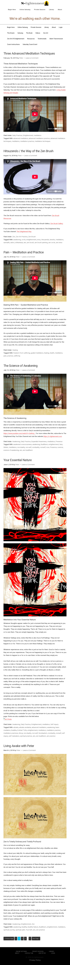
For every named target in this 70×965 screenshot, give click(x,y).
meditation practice (27, 141)
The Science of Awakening (21, 366)
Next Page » (36, 938)
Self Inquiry (54, 724)
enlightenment (31, 240)
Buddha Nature (33, 927)
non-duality (21, 447)
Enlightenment (28, 135)
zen (25, 242)
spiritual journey (9, 930)
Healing (15, 350)
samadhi (7, 242)
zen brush (30, 242)
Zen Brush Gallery (56, 224)
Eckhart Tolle (22, 730)
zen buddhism (28, 450)
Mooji (21, 733)
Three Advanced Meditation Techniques (29, 53)
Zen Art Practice (21, 237)
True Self (29, 930)
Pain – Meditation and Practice (24, 252)
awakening (17, 240)
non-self (28, 447)
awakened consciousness (22, 444)
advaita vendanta (25, 727)
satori (12, 242)
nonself (43, 447)
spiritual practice (26, 736)
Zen (13, 237)
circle (24, 240)
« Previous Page (9, 938)
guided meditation (37, 353)
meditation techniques (42, 141)
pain (5, 356)
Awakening (16, 441)
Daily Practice (17, 135)
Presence (59, 441)
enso (39, 240)
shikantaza (19, 242)
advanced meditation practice (39, 138)
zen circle (51, 242)
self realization (14, 736)
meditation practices (11, 733)
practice (10, 356)
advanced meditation (20, 138)
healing (46, 353)
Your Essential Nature (18, 460)
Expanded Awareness (39, 441)
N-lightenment (35, 3)
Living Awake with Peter (19, 746)
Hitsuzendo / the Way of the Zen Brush (28, 151)
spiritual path (20, 930)
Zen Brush (32, 237)
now (47, 447)
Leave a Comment (31, 58)
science (60, 447)
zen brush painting (41, 242)
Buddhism (44, 444)
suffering (17, 356)
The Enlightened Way (23, 232)
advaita (15, 727)
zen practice (51, 736)
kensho (52, 240)
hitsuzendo (45, 240)
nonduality (35, 447)
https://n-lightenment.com (52, 436)
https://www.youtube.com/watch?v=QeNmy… (19, 433)
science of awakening (11, 450)
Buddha (14, 730)
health (52, 353)
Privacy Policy (35, 960)
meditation (37, 135)
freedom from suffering (21, 353)
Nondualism (43, 733)
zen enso (59, 242)
